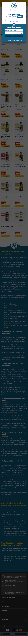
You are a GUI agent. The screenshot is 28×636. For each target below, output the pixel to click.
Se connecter (14, 36)
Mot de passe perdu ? (14, 38)
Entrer (20, 16)
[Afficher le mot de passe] (21, 33)
